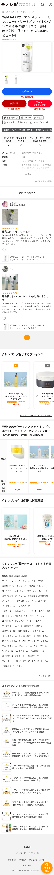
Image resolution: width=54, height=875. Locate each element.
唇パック (42, 601)
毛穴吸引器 (7, 666)
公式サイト (27, 91)
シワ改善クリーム (36, 651)
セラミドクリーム (9, 636)
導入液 (24, 576)
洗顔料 (5, 586)
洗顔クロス (29, 626)
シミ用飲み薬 (16, 616)
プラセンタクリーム (27, 636)
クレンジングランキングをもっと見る (36, 416)
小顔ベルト (45, 661)
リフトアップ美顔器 (30, 661)
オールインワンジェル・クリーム (16, 581)
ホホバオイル (42, 636)
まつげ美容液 (7, 596)
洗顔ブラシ (7, 631)
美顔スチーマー (34, 656)
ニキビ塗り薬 (7, 656)
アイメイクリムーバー (18, 586)
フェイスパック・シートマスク (28, 621)
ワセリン (6, 651)
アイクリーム (20, 596)
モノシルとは (34, 853)
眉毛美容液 (32, 596)
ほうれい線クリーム (19, 651)
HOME (27, 847)
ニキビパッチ (7, 621)
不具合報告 (27, 865)
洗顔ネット (39, 626)
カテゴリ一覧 (20, 853)
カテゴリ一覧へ (45, 676)
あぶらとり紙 (44, 611)
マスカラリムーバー (37, 586)
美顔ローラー (20, 656)
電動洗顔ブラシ (24, 631)
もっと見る (27, 174)
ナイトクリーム (40, 646)
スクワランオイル (9, 641)
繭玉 (15, 631)
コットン (6, 616)
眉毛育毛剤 (43, 596)
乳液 (11, 576)
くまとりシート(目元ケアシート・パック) (19, 611)
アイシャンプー (8, 601)
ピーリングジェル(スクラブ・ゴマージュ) (19, 591)
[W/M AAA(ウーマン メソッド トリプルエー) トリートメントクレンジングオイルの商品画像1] (26, 57)
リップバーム (31, 601)
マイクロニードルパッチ (12, 626)
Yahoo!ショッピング (40, 103)
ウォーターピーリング (11, 661)
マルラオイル (42, 641)
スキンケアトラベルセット (35, 616)
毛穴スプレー (44, 591)
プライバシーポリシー (37, 860)
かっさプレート (19, 666)
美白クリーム (38, 631)
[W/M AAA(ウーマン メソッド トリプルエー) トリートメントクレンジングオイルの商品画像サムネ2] (16, 79)
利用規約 (22, 860)
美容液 (17, 576)
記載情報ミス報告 (44, 181)
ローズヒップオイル (27, 641)
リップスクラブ (23, 606)
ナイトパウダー (38, 581)
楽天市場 (14, 103)
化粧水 (5, 576)
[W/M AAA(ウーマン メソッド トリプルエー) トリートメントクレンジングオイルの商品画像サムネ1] (6, 79)
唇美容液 (20, 601)
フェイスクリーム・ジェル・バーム (17, 646)
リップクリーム (8, 606)
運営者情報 (12, 860)
